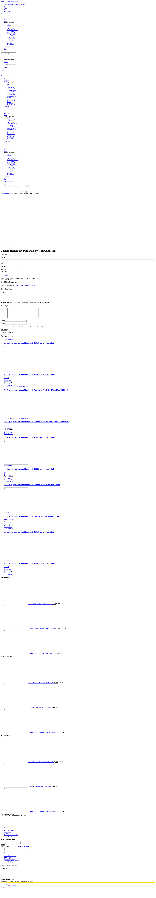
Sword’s (9, 41)
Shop (5, 21)
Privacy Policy (7, 9)
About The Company (9, 830)
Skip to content (14, 1)
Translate (13, 885)
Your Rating (4, 306)
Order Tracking (8, 836)
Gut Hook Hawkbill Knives (11, 386)
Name (3, 320)
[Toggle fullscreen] (4, 887)
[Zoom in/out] (6, 887)
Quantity (3, 269)
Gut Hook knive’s (11, 34)
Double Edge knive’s (12, 30)
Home (5, 18)
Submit (3, 844)
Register (6, 67)
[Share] (3, 887)
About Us (6, 19)
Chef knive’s (10, 27)
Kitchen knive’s (11, 37)
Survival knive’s (11, 40)
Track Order (7, 8)
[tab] (79, 274)
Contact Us (7, 47)
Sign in (6, 62)
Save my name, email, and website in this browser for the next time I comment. (23, 326)
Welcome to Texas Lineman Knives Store (14, 4)
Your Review (4, 318)
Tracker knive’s (11, 44)
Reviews (6, 275)
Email (3, 323)
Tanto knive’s (10, 43)
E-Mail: (3, 843)
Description (7, 274)
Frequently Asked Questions (11, 835)
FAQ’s (5, 7)
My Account (7, 11)
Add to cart (3, 271)
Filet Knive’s (10, 31)
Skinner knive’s (11, 38)
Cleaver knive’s (11, 28)
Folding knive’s (11, 33)
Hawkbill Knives (8, 193)
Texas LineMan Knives (23, 846)
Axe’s (8, 24)
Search (5, 184)
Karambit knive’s (11, 35)
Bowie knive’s (11, 25)
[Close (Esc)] (1, 887)
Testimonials (7, 46)
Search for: (3, 51)
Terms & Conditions (9, 833)
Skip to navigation (5, 1)
